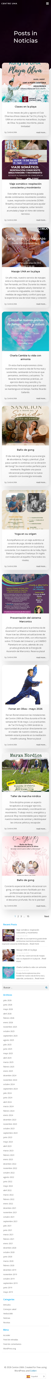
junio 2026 (7, 1004)
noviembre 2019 (10, 1274)
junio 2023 (7, 1137)
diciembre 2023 (9, 1119)
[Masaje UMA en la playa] (25, 247)
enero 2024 (8, 1115)
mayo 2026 (8, 1009)
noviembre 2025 (10, 1027)
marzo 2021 (8, 1234)
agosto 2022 (8, 1177)
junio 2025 (7, 1049)
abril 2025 (7, 1058)
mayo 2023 (8, 1142)
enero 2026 (8, 1022)
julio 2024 (7, 1093)
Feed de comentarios (12, 1344)
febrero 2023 (8, 1155)
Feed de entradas (10, 1339)
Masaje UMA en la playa (26, 950)
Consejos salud (9, 1309)
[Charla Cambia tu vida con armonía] (25, 331)
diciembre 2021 (9, 1208)
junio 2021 (7, 1230)
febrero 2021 (8, 1239)
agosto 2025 (8, 1040)
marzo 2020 (8, 1261)
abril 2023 (7, 1146)
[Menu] (47, 3)
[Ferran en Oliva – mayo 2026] (25, 684)
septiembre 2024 (10, 1088)
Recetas (6, 1322)
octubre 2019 (9, 1278)
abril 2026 (7, 1013)
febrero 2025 (8, 1066)
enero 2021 (8, 1243)
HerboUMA (8, 1313)
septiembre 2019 (10, 1283)
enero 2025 (8, 1071)
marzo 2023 (8, 1150)
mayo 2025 (8, 1053)
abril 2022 (7, 1190)
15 (28, 916)
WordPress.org (9, 1348)
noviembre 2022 (10, 1168)
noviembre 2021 (10, 1212)
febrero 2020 (8, 1265)
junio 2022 (7, 1181)
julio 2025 (7, 1044)
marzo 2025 (8, 1062)
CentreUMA (12, 132)
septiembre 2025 (10, 1035)
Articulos (7, 1304)
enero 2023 (8, 1159)
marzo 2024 (8, 1106)
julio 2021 (7, 1225)
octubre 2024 (9, 1084)
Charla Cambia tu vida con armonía (31, 967)
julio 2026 (7, 1000)
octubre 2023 (9, 1128)
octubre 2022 (9, 1172)
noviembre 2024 (10, 1080)
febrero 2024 (8, 1111)
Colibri (33, 1370)
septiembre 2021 (10, 1221)
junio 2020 (7, 1256)
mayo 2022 (8, 1186)
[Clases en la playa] (25, 82)
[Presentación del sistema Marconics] (25, 593)
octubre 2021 (9, 1217)
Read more (34, 944)
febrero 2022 (8, 1199)
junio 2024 (7, 1097)
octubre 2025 (9, 1031)
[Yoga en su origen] (25, 509)
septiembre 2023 (10, 1133)
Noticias (6, 1318)
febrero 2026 (8, 1018)
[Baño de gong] (25, 425)
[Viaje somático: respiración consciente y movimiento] (25, 159)
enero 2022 (8, 1203)
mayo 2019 (8, 1292)
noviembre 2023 (10, 1124)
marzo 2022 (8, 1195)
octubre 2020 (9, 1252)
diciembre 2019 (9, 1270)
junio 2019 (7, 1287)
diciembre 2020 (9, 1248)
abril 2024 (7, 1102)
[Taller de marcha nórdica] (25, 771)
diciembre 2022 (9, 1164)
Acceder (6, 1335)
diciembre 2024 (9, 1075)
